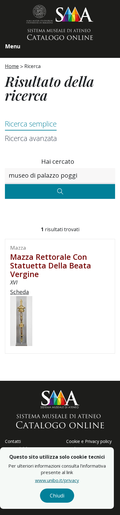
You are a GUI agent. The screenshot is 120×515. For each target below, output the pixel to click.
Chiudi (57, 495)
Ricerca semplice (31, 124)
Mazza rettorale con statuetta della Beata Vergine (50, 265)
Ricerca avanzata (31, 138)
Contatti (13, 441)
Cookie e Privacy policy (89, 441)
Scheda (19, 292)
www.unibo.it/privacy (57, 480)
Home (12, 66)
